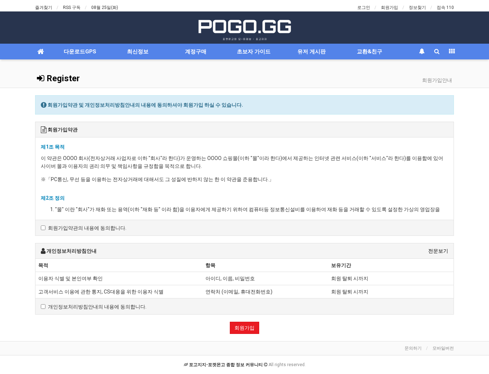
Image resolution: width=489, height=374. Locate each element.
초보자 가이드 (254, 51)
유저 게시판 (311, 51)
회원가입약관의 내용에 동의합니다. (87, 228)
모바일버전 (443, 348)
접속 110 (445, 7)
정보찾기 (417, 7)
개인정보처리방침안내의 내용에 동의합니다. (97, 307)
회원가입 (389, 7)
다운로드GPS (80, 51)
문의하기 (413, 348)
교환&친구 (369, 51)
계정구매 (196, 51)
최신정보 (138, 51)
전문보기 (438, 251)
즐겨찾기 (43, 7)
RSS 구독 (72, 7)
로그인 (363, 7)
